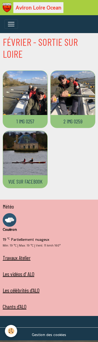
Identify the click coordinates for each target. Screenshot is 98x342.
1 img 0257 (25, 121)
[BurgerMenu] (11, 24)
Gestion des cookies (49, 334)
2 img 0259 (72, 121)
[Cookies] (11, 331)
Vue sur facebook (25, 181)
